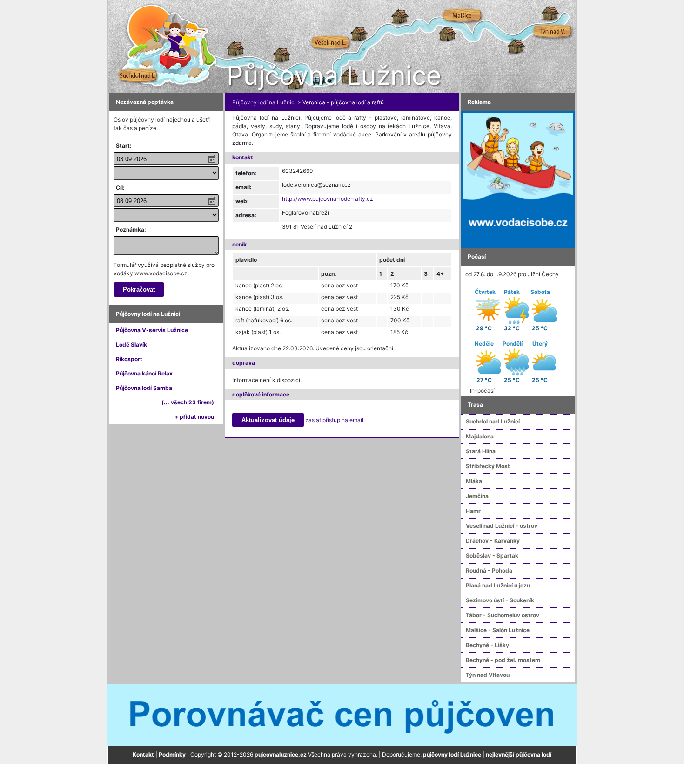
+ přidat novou (194, 416)
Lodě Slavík (131, 344)
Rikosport (129, 358)
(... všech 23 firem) (187, 402)
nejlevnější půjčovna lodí (518, 754)
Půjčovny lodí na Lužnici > (266, 102)
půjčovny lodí (147, 119)
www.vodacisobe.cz (161, 273)
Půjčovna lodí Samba (144, 387)
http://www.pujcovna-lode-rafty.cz (327, 198)
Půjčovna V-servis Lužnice (152, 330)
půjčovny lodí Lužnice (452, 754)
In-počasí (482, 390)
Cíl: (120, 187)
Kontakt (143, 754)
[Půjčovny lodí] (518, 178)
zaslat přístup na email (334, 419)
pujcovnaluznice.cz (281, 754)
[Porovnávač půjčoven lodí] (342, 714)
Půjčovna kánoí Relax (144, 373)
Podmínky (172, 754)
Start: (124, 145)
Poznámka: (131, 229)
